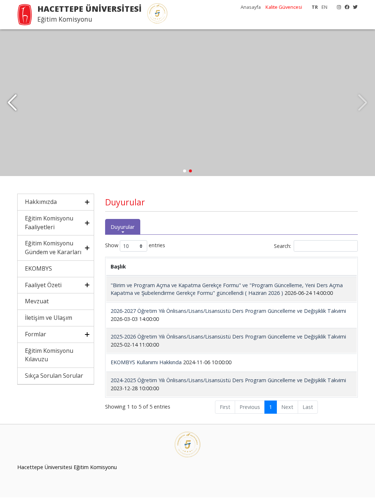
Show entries (135, 245)
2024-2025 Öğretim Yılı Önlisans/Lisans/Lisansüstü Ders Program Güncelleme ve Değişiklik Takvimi (228, 380)
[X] (353, 7)
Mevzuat (37, 301)
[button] (12, 103)
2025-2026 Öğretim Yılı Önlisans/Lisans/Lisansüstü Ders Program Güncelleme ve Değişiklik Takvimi (228, 336)
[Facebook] (345, 7)
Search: (282, 245)
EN (324, 7)
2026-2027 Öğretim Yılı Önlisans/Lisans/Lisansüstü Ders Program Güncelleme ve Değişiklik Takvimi (228, 310)
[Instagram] (337, 7)
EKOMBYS (38, 268)
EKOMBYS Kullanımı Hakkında (147, 362)
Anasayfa (251, 7)
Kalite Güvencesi (284, 7)
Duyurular (123, 226)
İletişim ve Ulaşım (48, 318)
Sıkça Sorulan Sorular (54, 376)
